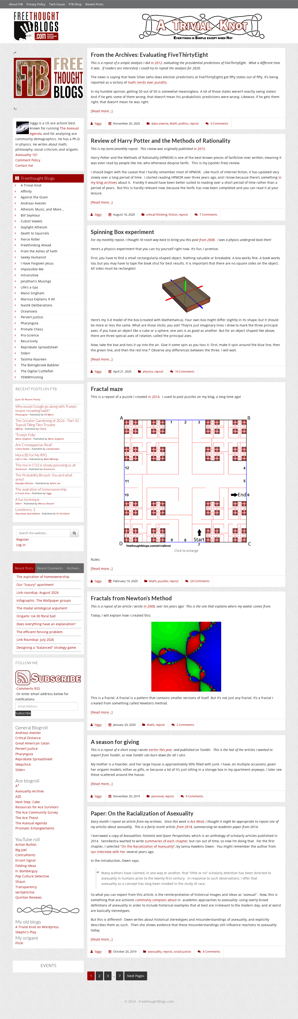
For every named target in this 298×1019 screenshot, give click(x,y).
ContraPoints (25, 855)
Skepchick (23, 764)
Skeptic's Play (25, 932)
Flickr (19, 943)
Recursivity (29, 341)
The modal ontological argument (42, 608)
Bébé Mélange (51, 459)
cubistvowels (52, 448)
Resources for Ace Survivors (37, 807)
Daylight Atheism (34, 227)
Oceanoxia (29, 311)
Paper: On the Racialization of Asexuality (142, 813)
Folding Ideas (25, 865)
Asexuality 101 (26, 155)
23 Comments (200, 581)
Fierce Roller (30, 239)
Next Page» (135, 976)
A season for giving (115, 741)
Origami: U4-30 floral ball (36, 616)
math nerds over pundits (147, 82)
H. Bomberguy (26, 871)
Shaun (20, 881)
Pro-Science (30, 335)
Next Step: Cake (27, 802)
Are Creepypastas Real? (33, 445)
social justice (182, 951)
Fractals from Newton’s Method (131, 598)
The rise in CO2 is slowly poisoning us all (45, 465)
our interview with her (108, 851)
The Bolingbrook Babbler (40, 365)
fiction (173, 214)
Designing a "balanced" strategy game (46, 647)
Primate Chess (32, 329)
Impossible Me (32, 269)
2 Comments (185, 725)
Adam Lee (55, 483)
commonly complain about (156, 900)
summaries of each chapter (166, 841)
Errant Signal (25, 860)
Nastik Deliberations (36, 305)
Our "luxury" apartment (35, 584)
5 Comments (219, 123)
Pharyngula (29, 323)
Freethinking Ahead (36, 245)
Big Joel (21, 850)
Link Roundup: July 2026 (35, 639)
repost (194, 123)
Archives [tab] (73, 568)
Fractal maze (107, 388)
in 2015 (199, 148)
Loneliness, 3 (25, 509)
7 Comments (208, 214)
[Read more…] (102, 111)
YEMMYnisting (32, 377)
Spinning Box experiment (122, 231)
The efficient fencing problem (40, 632)
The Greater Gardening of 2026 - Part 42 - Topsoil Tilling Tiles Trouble (48, 422)
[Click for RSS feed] (48, 678)
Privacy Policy (36, 4)
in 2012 (156, 63)
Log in (21, 545)
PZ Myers (49, 414)
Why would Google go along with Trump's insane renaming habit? (46, 408)
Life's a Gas (29, 287)
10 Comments (184, 371)
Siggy (49, 493)
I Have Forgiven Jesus (37, 263)
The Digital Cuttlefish (37, 371)
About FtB (16, 4)
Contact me (24, 165)
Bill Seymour (30, 215)
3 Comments (211, 951)
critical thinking (156, 214)
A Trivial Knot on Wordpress (37, 927)
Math (173, 123)
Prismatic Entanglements (34, 828)
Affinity (26, 191)
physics (148, 371)
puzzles (163, 581)
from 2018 (184, 827)
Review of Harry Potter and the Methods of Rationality (160, 140)
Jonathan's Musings (36, 281)
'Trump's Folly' (25, 435)
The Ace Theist (26, 817)
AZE (18, 796)
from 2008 (207, 240)
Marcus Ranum (46, 503)
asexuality (155, 951)
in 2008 (149, 606)
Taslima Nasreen (34, 359)
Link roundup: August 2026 (38, 592)
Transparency (26, 887)
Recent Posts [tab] (24, 568)
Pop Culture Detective (32, 876)
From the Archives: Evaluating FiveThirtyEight (149, 54)
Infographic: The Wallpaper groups (44, 600)
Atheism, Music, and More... (42, 209)
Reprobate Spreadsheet (39, 347)
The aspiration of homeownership (40, 489)
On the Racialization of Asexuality (148, 846)
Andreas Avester (33, 203)
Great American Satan (32, 743)
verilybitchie (24, 892)
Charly (42, 428)
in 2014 (153, 396)
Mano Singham (32, 293)
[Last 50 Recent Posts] (27, 399)
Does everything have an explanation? (46, 624)
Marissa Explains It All (38, 299)
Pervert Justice (32, 317)
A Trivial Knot (31, 185)
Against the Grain (34, 197)
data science (159, 123)
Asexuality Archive (29, 791)
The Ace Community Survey (36, 812)
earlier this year (160, 749)
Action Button (26, 844)
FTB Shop (75, 4)
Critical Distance (28, 738)
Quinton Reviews (28, 897)
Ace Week (197, 821)
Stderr (25, 353)
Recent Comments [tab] (50, 568)
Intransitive (29, 275)
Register (22, 539)
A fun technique (27, 499)
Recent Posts (94, 4)
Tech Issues (57, 4)
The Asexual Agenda (31, 823)
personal (157, 796)
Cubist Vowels (31, 221)
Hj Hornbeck (63, 513)
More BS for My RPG (31, 455)
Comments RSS (28, 688)
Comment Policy (27, 160)
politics (183, 123)
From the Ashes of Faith (39, 251)
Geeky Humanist (33, 257)
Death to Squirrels (35, 233)
